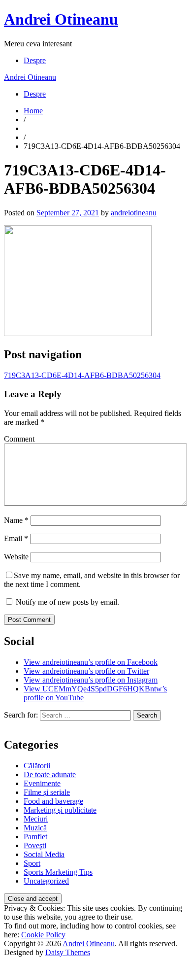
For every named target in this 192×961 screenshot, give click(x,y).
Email (16, 538)
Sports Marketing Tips (58, 872)
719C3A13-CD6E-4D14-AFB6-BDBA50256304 (82, 375)
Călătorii (37, 765)
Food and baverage (53, 801)
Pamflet (35, 836)
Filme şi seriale (47, 792)
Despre (35, 60)
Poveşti (35, 845)
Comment (19, 439)
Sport (32, 863)
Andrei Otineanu (61, 19)
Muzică (35, 828)
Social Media (44, 854)
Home (33, 110)
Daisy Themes (67, 952)
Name (16, 520)
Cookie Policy (43, 934)
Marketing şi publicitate (60, 810)
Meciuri (36, 819)
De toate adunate (50, 774)
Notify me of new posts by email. (67, 602)
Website (16, 556)
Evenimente (42, 783)
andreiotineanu (134, 212)
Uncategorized (46, 881)
